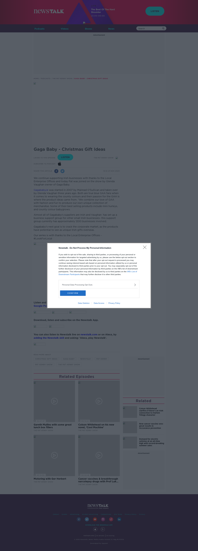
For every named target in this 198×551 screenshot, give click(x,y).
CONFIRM (72, 293)
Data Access (99, 303)
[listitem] (99, 284)
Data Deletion (84, 303)
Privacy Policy (114, 303)
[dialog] (99, 275)
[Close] (145, 248)
